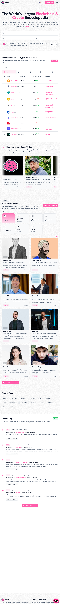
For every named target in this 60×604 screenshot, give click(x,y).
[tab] (9, 72)
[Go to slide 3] (57, 236)
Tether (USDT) (14, 92)
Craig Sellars (48, 94)
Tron (12, 123)
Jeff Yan (47, 134)
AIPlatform (51, 403)
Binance (13, 99)
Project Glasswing (21, 462)
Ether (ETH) (14, 86)
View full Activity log (29, 506)
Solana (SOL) (14, 117)
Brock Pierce (48, 92)
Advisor (40, 398)
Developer (32, 398)
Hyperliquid (14, 134)
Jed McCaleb (49, 105)
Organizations (13, 444)
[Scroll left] (52, 148)
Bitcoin (21, 38)
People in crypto (14, 475)
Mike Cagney (48, 129)
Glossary (12, 429)
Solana (5, 407)
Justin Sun (48, 123)
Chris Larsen (48, 104)
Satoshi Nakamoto (50, 81)
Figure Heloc (14, 128)
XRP (12, 105)
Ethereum (28, 38)
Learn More (52, 44)
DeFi (9, 38)
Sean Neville (48, 113)
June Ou (47, 128)
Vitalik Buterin (49, 86)
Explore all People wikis (9, 383)
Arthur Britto (49, 107)
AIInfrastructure (21, 407)
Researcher (24, 403)
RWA (12, 407)
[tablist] (30, 72)
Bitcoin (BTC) (14, 81)
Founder (5, 398)
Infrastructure (13, 403)
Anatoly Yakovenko (50, 117)
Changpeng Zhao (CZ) (51, 98)
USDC (12, 112)
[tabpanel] (30, 106)
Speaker (23, 398)
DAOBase (18, 447)
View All (53, 60)
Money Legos (20, 432)
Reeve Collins (49, 91)
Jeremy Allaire (49, 111)
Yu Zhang (18, 492)
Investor (48, 398)
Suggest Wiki (49, 2)
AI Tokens (15, 38)
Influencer (33, 403)
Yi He (47, 100)
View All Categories (49, 205)
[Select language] (41, 2)
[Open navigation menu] (57, 2)
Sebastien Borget (21, 477)
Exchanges (35, 38)
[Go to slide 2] (56, 236)
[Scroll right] (56, 148)
